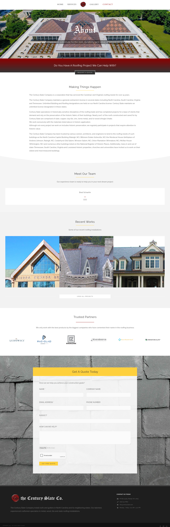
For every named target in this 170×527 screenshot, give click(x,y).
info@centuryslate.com (126, 504)
